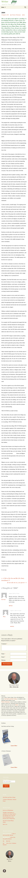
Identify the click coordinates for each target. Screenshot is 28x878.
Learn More (14, 767)
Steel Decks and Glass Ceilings (10, 699)
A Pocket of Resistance (16, 15)
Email (3, 657)
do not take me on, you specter (17, 582)
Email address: (6, 779)
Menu (2, 7)
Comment (4, 644)
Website (3, 660)
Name (3, 654)
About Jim (8, 841)
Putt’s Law (5, 824)
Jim (24, 15)
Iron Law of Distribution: (8, 810)
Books (17, 705)
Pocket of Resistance (5, 702)
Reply (11, 605)
